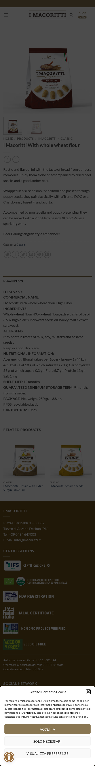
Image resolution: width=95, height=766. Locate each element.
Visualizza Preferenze (47, 753)
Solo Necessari (47, 741)
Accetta (47, 729)
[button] (88, 692)
